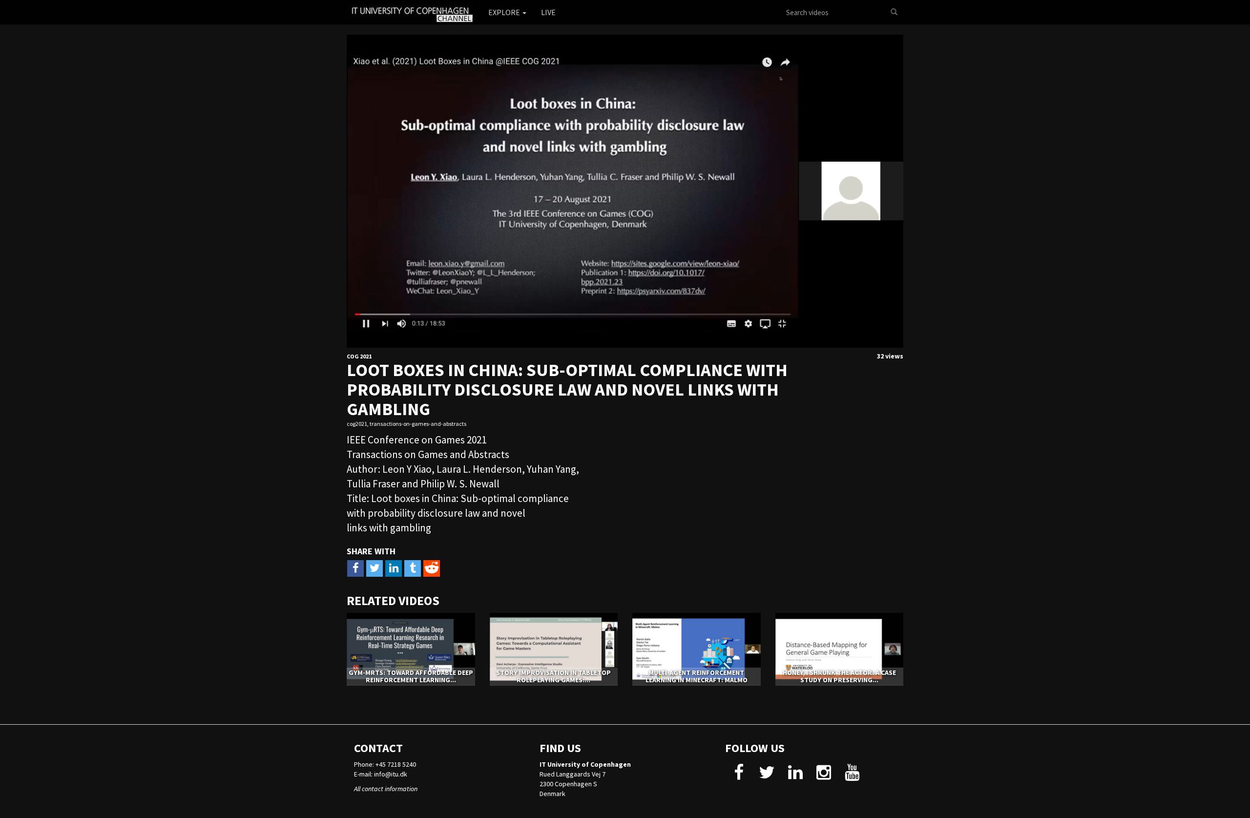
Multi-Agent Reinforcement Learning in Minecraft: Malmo (697, 676)
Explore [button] (504, 12)
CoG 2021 (359, 356)
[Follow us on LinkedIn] (795, 776)
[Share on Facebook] (355, 568)
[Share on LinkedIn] (393, 568)
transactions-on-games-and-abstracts (418, 423)
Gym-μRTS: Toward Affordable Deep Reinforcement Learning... (411, 676)
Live (548, 12)
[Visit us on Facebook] (738, 776)
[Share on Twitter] (374, 568)
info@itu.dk (390, 774)
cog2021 (357, 423)
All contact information (385, 788)
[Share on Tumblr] (412, 568)
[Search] (894, 12)
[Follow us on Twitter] (766, 776)
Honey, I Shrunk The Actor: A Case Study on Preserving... (839, 676)
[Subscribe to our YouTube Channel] (851, 776)
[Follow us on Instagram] (823, 776)
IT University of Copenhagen (585, 764)
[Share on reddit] (431, 568)
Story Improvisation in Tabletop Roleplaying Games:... (553, 676)
